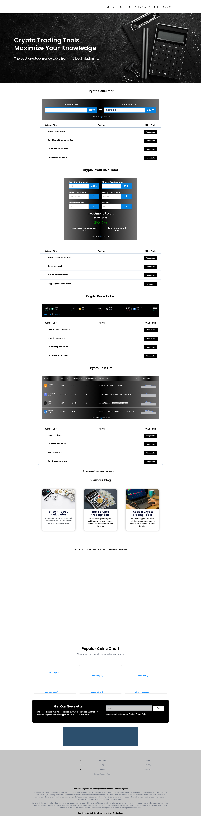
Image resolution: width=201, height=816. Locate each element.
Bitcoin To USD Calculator (58, 513)
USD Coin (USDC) (51, 692)
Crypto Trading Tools (137, 7)
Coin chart (153, 7)
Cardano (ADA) (97, 692)
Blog (121, 7)
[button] (92, 110)
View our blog (100, 480)
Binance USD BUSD (142, 692)
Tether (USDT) (142, 676)
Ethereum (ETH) (97, 676)
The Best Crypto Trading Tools (142, 513)
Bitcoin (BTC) (54, 673)
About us (111, 7)
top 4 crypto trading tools (100, 513)
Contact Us (167, 7)
